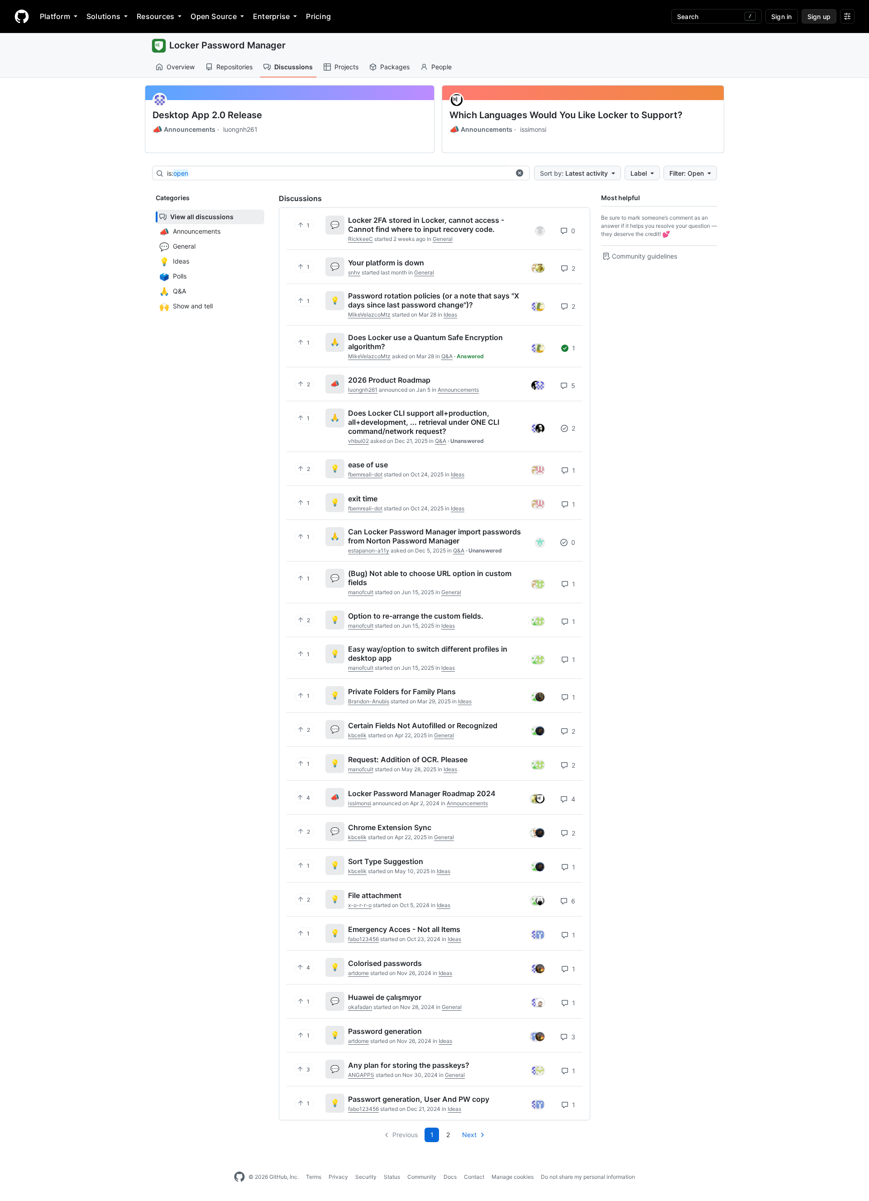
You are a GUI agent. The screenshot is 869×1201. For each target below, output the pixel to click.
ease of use (368, 464)
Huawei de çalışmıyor (384, 997)
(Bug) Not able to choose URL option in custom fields (429, 578)
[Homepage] (21, 16)
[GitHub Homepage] (239, 1177)
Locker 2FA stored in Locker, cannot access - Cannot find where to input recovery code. (426, 225)
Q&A (447, 356)
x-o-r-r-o (360, 905)
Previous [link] (405, 1135)
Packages (395, 67)
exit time (362, 498)
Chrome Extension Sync (389, 827)
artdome (358, 973)
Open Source (214, 16)
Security (366, 1176)
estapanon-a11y (368, 550)
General (443, 238)
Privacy (338, 1176)
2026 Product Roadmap (389, 379)
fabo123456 (363, 939)
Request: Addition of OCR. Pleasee (408, 759)
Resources (155, 16)
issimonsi (533, 129)
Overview (181, 67)
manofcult (360, 592)
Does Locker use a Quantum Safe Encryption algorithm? (425, 342)
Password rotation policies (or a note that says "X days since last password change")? (433, 300)
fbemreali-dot (365, 474)
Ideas (450, 314)
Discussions (293, 67)
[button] (519, 173)
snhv (354, 272)
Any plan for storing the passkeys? (408, 1065)
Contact (474, 1176)
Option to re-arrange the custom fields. (415, 615)
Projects (346, 67)
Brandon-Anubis (368, 701)
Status (392, 1176)
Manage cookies (513, 1176)
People (441, 67)
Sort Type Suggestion (385, 861)
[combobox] (338, 173)
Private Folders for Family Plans (402, 691)
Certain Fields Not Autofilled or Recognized (422, 725)
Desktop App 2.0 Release (207, 115)
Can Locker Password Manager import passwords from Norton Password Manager (434, 536)
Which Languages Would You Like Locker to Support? (566, 115)
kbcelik (357, 735)
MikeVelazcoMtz (369, 314)
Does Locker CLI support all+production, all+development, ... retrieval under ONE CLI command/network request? (423, 422)
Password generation (385, 1031)
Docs (450, 1176)
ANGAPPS (361, 1074)
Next (469, 1135)
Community (421, 1176)
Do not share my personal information (588, 1176)
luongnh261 (240, 129)
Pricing (318, 16)
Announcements (184, 129)
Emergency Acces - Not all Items (404, 929)
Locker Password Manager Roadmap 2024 (422, 793)
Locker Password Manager (227, 45)
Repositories (234, 67)
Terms (313, 1176)
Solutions (103, 16)
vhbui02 (358, 440)
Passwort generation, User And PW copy (418, 1099)
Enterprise (271, 16)
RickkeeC (360, 238)
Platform (55, 16)
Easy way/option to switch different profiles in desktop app (427, 653)
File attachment (374, 895)
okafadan (360, 1007)
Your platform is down (386, 262)
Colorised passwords (385, 963)
